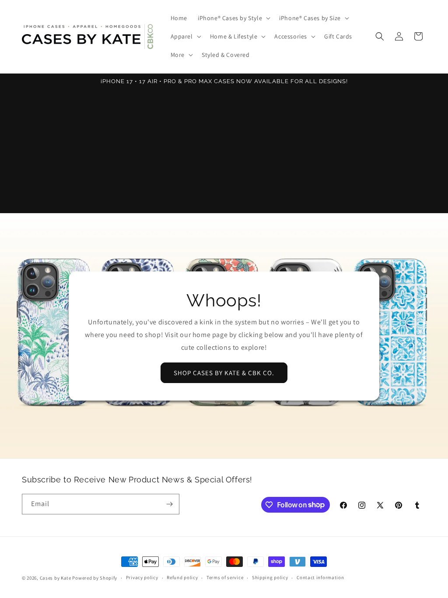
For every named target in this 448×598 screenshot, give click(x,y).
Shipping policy (270, 577)
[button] (233, 18)
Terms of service (224, 577)
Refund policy (182, 577)
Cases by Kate (55, 578)
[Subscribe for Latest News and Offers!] (169, 504)
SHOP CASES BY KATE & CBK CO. (224, 372)
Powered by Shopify (94, 578)
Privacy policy (142, 577)
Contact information (320, 577)
